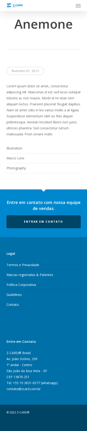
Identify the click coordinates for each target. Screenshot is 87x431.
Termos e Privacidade (22, 265)
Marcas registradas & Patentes (29, 275)
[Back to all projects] (42, 40)
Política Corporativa (21, 284)
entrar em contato (43, 222)
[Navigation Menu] (78, 5)
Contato (12, 304)
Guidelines (14, 294)
